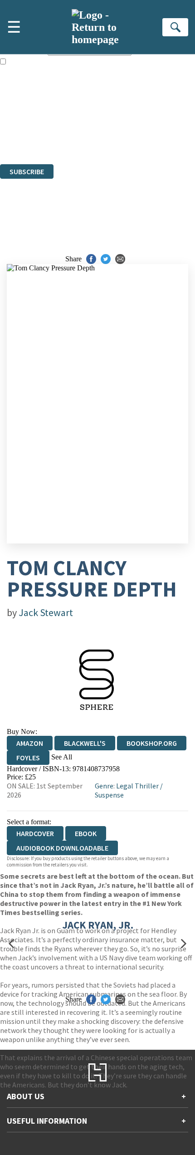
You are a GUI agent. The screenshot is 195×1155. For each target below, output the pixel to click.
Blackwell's (85, 743)
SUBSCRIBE (27, 171)
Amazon (29, 743)
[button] (11, 943)
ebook (86, 833)
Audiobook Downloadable (62, 847)
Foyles (28, 757)
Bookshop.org (152, 743)
